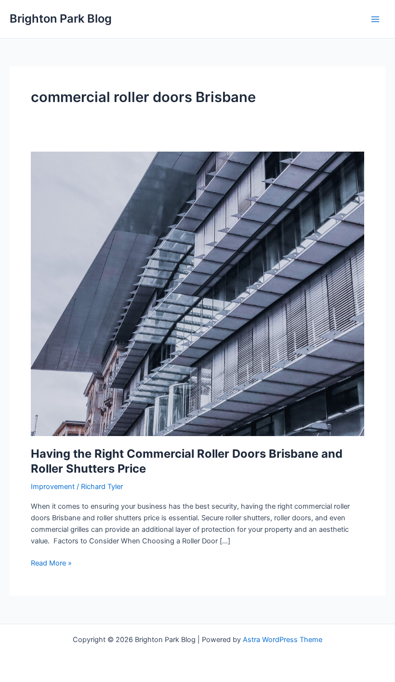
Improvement (53, 486)
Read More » (51, 563)
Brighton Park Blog (61, 19)
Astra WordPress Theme (282, 639)
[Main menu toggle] (375, 19)
